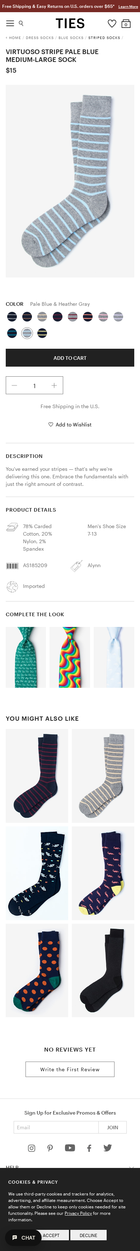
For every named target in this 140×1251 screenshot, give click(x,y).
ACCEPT (51, 1235)
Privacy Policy (78, 1213)
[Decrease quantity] (14, 385)
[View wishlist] (112, 22)
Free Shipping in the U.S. (70, 406)
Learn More (128, 6)
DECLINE (88, 1235)
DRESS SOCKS (40, 37)
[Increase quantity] (54, 385)
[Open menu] (10, 21)
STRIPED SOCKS (104, 37)
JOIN (112, 1127)
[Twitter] (107, 1150)
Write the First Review (70, 1069)
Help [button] (12, 1167)
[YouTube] (70, 1150)
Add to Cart (70, 358)
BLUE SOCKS (71, 37)
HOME (15, 37)
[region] (70, 181)
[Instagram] (32, 1150)
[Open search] (21, 21)
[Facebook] (89, 1150)
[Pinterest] (50, 1150)
